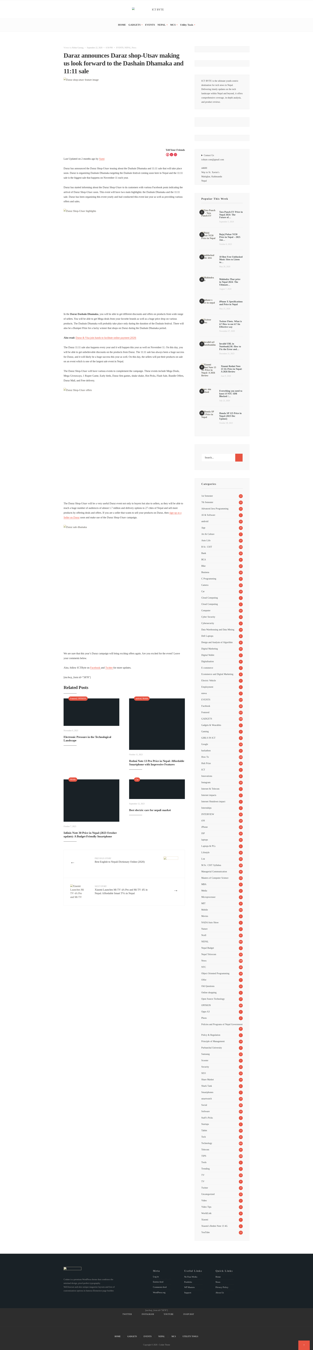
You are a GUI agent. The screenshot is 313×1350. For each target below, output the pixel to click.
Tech (203, 1136)
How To (205, 757)
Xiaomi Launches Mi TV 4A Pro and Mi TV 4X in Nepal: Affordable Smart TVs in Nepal (121, 890)
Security (205, 1066)
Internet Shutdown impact (213, 801)
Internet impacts (208, 795)
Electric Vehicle (208, 680)
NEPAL (161, 25)
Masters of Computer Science (214, 878)
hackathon (206, 750)
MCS (173, 25)
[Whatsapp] (171, 154)
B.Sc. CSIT (206, 546)
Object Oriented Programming (215, 973)
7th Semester (207, 502)
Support (187, 1292)
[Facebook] (167, 154)
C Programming (208, 578)
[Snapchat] (248, 10)
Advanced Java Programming (214, 508)
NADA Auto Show (210, 922)
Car (137, 779)
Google (204, 744)
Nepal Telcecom (208, 954)
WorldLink (206, 1213)
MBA (203, 884)
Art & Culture (207, 534)
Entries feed (158, 1282)
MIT (203, 903)
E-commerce (207, 667)
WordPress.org (159, 1292)
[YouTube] (243, 10)
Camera (204, 585)
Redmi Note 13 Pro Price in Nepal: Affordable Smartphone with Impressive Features (156, 762)
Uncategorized (208, 1194)
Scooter (204, 1060)
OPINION (82, 698)
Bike (203, 566)
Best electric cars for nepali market (150, 810)
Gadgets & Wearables (211, 725)
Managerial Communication (214, 871)
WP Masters (189, 1287)
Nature (204, 928)
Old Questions (207, 986)
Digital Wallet (207, 655)
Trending (205, 1168)
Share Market (207, 1079)
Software (205, 1111)
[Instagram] (239, 10)
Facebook (95, 667)
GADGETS (134, 25)
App (203, 527)
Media (204, 890)
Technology (206, 1143)
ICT (203, 769)
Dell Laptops (207, 636)
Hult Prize (206, 763)
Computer (205, 610)
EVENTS (150, 25)
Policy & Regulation (210, 1035)
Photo (204, 1018)
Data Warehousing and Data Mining (217, 629)
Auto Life (205, 540)
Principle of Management (213, 1041)
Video (204, 1200)
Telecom (205, 1149)
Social (204, 1105)
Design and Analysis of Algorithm (217, 642)
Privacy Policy (222, 1287)
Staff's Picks (207, 1117)
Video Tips (206, 1207)
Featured (73, 698)
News (134, 48)
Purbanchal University (211, 1047)
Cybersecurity (207, 623)
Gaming (205, 731)
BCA (203, 559)
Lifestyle (205, 852)
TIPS (203, 1156)
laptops (204, 839)
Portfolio (188, 1282)
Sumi (101, 158)
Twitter (109, 667)
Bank (203, 553)
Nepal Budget (207, 948)
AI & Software (208, 515)
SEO (203, 1073)
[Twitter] (234, 10)
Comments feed (160, 1287)
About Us (220, 1292)
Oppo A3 (205, 1011)
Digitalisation (207, 661)
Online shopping (208, 992)
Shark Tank (206, 1086)
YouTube (205, 1232)
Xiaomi (204, 1219)
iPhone (204, 827)
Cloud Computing (209, 597)
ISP (203, 833)
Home (218, 1277)
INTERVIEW (207, 814)
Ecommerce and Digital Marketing (217, 674)
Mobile (145, 698)
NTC (203, 967)
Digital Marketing (209, 648)
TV (202, 1175)
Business (205, 572)
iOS (203, 820)
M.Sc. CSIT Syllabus (211, 865)
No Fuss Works (190, 1277)
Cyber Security (208, 616)
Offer (203, 979)
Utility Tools (186, 25)
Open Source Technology (213, 999)
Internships (206, 808)
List (203, 858)
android (139, 698)
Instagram (205, 782)
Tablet (204, 1130)
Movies (204, 916)
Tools (203, 1162)
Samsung (205, 1054)
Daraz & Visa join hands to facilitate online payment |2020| (106, 337)
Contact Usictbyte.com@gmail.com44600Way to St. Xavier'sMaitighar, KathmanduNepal (212, 168)
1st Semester (207, 496)
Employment (207, 687)
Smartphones (207, 1092)
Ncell (203, 935)
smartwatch (206, 1098)
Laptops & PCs (208, 846)
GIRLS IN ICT (208, 737)
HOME (122, 25)
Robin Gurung (77, 48)
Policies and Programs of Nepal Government (222, 1024)
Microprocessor (208, 897)
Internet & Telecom (210, 788)
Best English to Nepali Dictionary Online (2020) (120, 860)
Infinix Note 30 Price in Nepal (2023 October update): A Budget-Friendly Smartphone (90, 834)
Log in (156, 1276)
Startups (205, 1124)
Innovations (206, 776)
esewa (204, 693)
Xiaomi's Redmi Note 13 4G (214, 1226)
